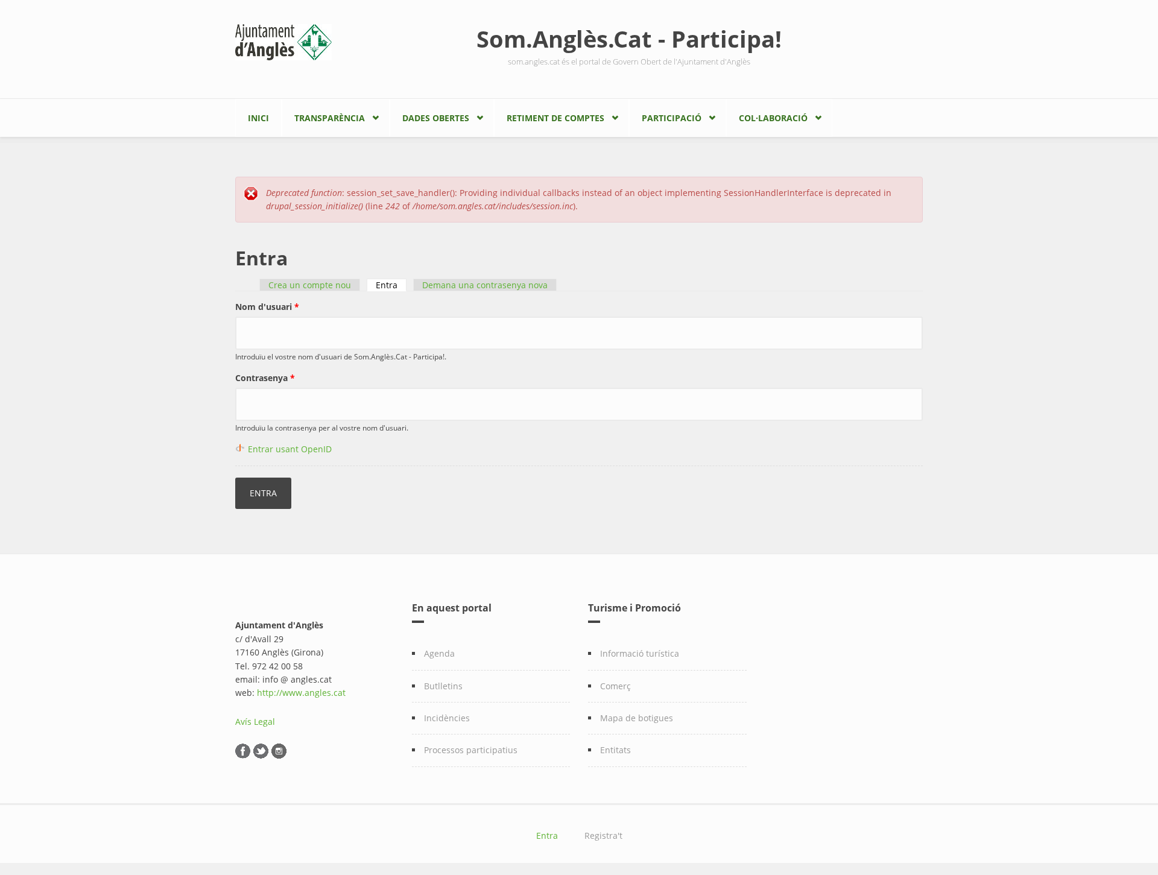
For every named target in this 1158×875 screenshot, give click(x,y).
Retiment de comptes (555, 118)
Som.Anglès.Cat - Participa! (629, 38)
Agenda (439, 653)
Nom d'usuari (267, 306)
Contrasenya (265, 378)
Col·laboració (773, 118)
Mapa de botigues (636, 718)
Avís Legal (255, 721)
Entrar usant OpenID (290, 449)
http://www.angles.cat (301, 692)
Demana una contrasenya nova (485, 285)
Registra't (603, 835)
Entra (391, 285)
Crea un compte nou (309, 285)
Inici (258, 118)
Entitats (615, 750)
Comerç (615, 686)
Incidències (447, 718)
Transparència (329, 118)
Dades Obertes (435, 118)
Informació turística (639, 653)
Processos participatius (470, 750)
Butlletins (443, 686)
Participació (671, 118)
